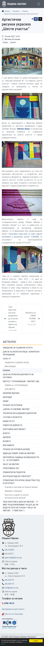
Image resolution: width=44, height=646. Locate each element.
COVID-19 (6, 359)
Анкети (6, 433)
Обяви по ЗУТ (9, 421)
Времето (7, 441)
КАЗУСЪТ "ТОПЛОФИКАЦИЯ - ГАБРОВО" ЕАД (21, 381)
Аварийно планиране (13, 491)
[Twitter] (40, 19)
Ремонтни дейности (12, 425)
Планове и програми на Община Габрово (21, 487)
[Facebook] (36, 19)
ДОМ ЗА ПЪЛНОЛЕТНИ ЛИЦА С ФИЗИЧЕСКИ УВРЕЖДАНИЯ (21, 353)
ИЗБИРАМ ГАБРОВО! (11, 393)
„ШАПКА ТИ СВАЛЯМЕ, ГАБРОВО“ (16, 409)
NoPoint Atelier (23, 129)
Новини (25, 11)
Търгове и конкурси (12, 417)
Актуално (16, 11)
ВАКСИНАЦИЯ (10, 366)
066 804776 (9, 584)
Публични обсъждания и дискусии (19, 413)
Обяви (5, 401)
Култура (5, 42)
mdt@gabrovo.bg (11, 588)
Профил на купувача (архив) (16, 449)
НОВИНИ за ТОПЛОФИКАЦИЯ (16, 385)
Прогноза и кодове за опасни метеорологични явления (17, 496)
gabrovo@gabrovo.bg (13, 557)
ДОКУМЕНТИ (10, 389)
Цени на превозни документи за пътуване (18, 376)
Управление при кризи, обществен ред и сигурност (21, 481)
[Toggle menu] (38, 4)
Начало (7, 11)
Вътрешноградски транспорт (17, 476)
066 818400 (9, 550)
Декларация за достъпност (13, 609)
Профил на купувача (12, 405)
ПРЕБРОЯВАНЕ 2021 (11, 468)
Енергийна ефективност (14, 429)
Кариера (7, 437)
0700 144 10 (9, 603)
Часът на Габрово (11, 464)
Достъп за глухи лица (14, 614)
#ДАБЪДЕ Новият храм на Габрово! (19, 453)
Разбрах (36, 641)
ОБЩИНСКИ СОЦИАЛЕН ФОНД (17, 362)
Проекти (13, 42)
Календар (7, 397)
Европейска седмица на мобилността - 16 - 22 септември (21, 458)
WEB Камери (8, 445)
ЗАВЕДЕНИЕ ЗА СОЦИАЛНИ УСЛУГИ (18, 348)
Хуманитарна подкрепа (14, 472)
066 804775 (9, 580)
